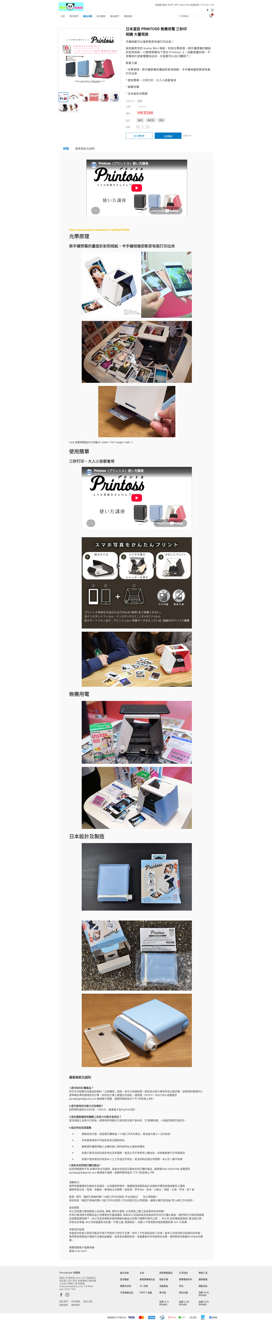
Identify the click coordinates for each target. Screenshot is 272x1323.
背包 (181, 1285)
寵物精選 (203, 1279)
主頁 (62, 16)
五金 (142, 1272)
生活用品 (183, 1272)
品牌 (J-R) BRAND (184, 1303)
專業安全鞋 (125, 1285)
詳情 (66, 149)
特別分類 (183, 1292)
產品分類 (87, 16)
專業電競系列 (185, 1279)
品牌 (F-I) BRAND (164, 1303)
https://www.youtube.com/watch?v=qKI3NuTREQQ (99, 230)
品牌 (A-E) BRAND (204, 1294)
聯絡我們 (114, 16)
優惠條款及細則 (85, 148)
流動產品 (163, 1285)
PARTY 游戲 (146, 1292)
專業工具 (203, 1272)
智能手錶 (163, 1279)
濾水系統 (124, 1272)
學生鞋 (162, 1292)
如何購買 (101, 16)
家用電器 (124, 1279)
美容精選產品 (166, 1272)
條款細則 (128, 16)
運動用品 (203, 1285)
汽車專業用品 (126, 1292)
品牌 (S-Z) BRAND (204, 1303)
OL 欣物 (144, 1285)
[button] (140, 120)
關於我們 (74, 16)
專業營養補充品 (147, 1279)
